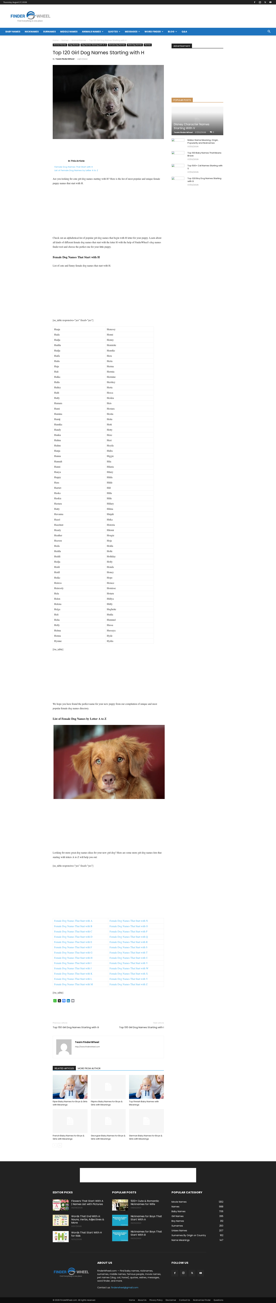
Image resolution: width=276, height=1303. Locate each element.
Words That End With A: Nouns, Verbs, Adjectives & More (87, 1219)
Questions (218, 1300)
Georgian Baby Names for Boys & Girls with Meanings (108, 1137)
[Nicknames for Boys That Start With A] (120, 1220)
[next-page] (60, 1145)
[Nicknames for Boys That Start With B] (120, 1235)
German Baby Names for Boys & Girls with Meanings (145, 1137)
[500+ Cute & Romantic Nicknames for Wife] (120, 1205)
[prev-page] (55, 1145)
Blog (171, 31)
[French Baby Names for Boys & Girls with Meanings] (70, 1121)
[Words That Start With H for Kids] (61, 1236)
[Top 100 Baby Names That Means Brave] (178, 156)
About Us (142, 1300)
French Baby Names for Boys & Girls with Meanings (68, 1137)
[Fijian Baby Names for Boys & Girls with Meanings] (70, 1087)
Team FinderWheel (64, 59)
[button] (269, 31)
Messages (131, 31)
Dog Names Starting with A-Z (93, 45)
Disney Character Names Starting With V (191, 126)
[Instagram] (259, 2)
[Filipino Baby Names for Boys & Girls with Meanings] (108, 1087)
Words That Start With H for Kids (86, 1234)
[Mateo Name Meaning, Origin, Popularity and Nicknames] (178, 143)
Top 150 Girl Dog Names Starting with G (76, 1027)
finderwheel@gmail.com (124, 1287)
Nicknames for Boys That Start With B (146, 1233)
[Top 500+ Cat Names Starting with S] (178, 168)
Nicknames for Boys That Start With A (146, 1217)
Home (55, 40)
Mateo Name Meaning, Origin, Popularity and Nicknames (203, 141)
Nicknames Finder (202, 1300)
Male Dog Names (135, 45)
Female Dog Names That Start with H (73, 166)
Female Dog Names (117, 45)
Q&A (184, 31)
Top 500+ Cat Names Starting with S (205, 167)
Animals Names (91, 31)
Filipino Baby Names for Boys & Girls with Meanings (107, 1103)
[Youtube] (270, 2)
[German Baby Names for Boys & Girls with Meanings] (146, 1121)
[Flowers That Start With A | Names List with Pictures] (61, 1205)
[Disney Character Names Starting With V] (197, 121)
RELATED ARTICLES (64, 1068)
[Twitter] (265, 2)
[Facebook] (254, 2)
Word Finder (153, 31)
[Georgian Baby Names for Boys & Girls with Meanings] (108, 1121)
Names (65, 40)
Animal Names (79, 40)
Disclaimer (171, 1300)
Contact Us (184, 1300)
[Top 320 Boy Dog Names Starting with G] (178, 181)
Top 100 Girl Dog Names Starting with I (141, 1027)
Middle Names (68, 31)
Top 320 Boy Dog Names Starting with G (204, 180)
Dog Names (74, 45)
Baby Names (12, 31)
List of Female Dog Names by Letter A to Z (76, 170)
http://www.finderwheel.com (87, 1046)
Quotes (113, 31)
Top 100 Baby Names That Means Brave (204, 154)
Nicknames (32, 31)
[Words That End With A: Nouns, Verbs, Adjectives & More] (61, 1220)
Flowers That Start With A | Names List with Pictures (87, 1202)
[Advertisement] (108, 149)
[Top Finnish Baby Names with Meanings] (146, 1087)
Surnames (49, 31)
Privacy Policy (156, 1300)
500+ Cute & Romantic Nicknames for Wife (145, 1202)
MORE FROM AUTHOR (89, 1068)
